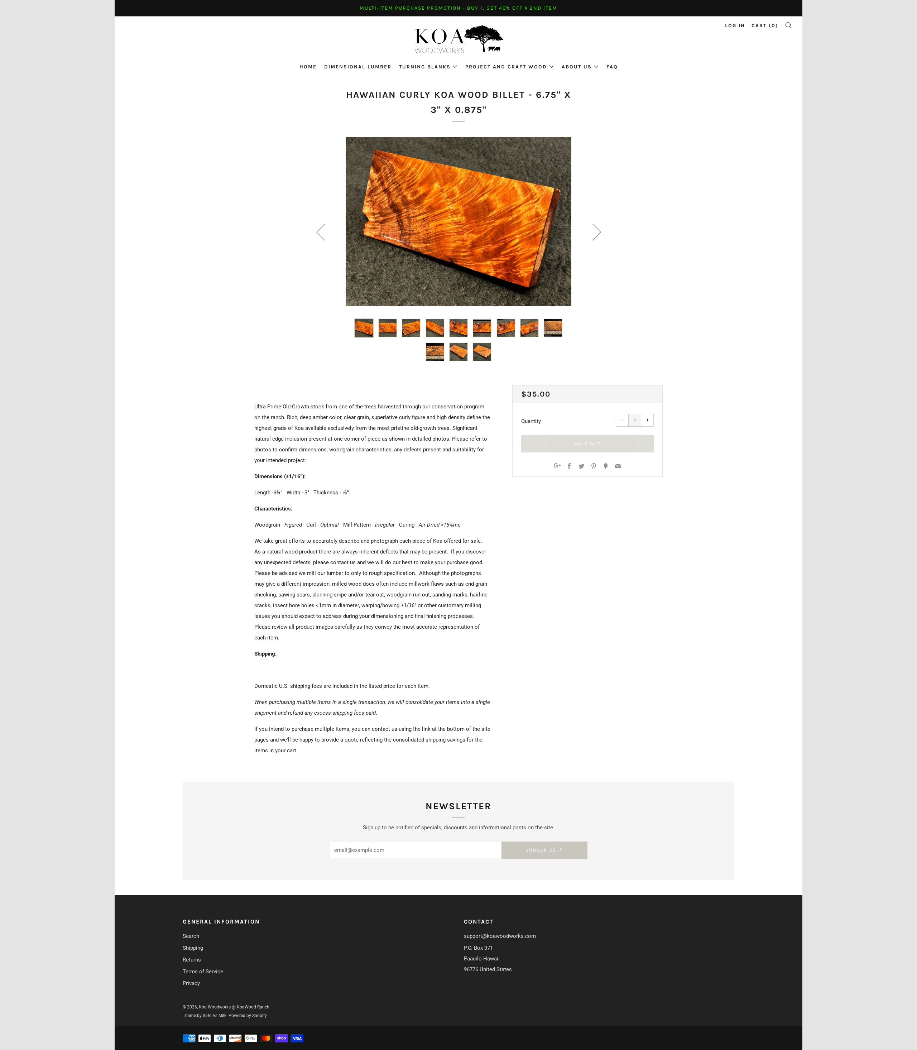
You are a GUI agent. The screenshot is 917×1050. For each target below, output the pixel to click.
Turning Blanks (425, 67)
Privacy (191, 983)
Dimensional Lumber (358, 67)
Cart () (765, 26)
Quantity (531, 421)
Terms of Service (203, 971)
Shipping (193, 948)
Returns (192, 959)
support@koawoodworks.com (500, 936)
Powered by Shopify (248, 1015)
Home (308, 67)
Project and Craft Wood (506, 67)
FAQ (612, 67)
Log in (735, 26)
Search (191, 936)
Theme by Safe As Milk (204, 1015)
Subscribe (540, 850)
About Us (577, 67)
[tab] (364, 328)
